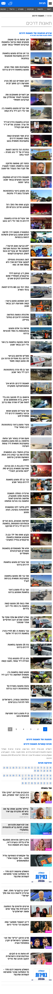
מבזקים (30, 9)
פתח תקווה (20, 752)
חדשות (40, 9)
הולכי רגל (21, 755)
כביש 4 (17, 749)
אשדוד (3, 749)
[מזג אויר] (10, 3)
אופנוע (37, 755)
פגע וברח (40, 749)
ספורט (21, 9)
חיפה (33, 749)
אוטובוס (4, 755)
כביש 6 (10, 749)
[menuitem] (40, 9)
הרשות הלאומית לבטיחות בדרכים (39, 752)
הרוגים (49, 758)
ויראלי (11, 9)
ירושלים (49, 749)
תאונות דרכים (38, 16)
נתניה (13, 752)
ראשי (49, 9)
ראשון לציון (5, 752)
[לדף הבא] (10, 729)
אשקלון (49, 755)
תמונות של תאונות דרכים (39, 740)
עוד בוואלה (46, 788)
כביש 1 (43, 755)
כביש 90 (15, 755)
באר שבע (25, 749)
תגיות (42, 3)
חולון (9, 755)
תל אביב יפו (30, 755)
